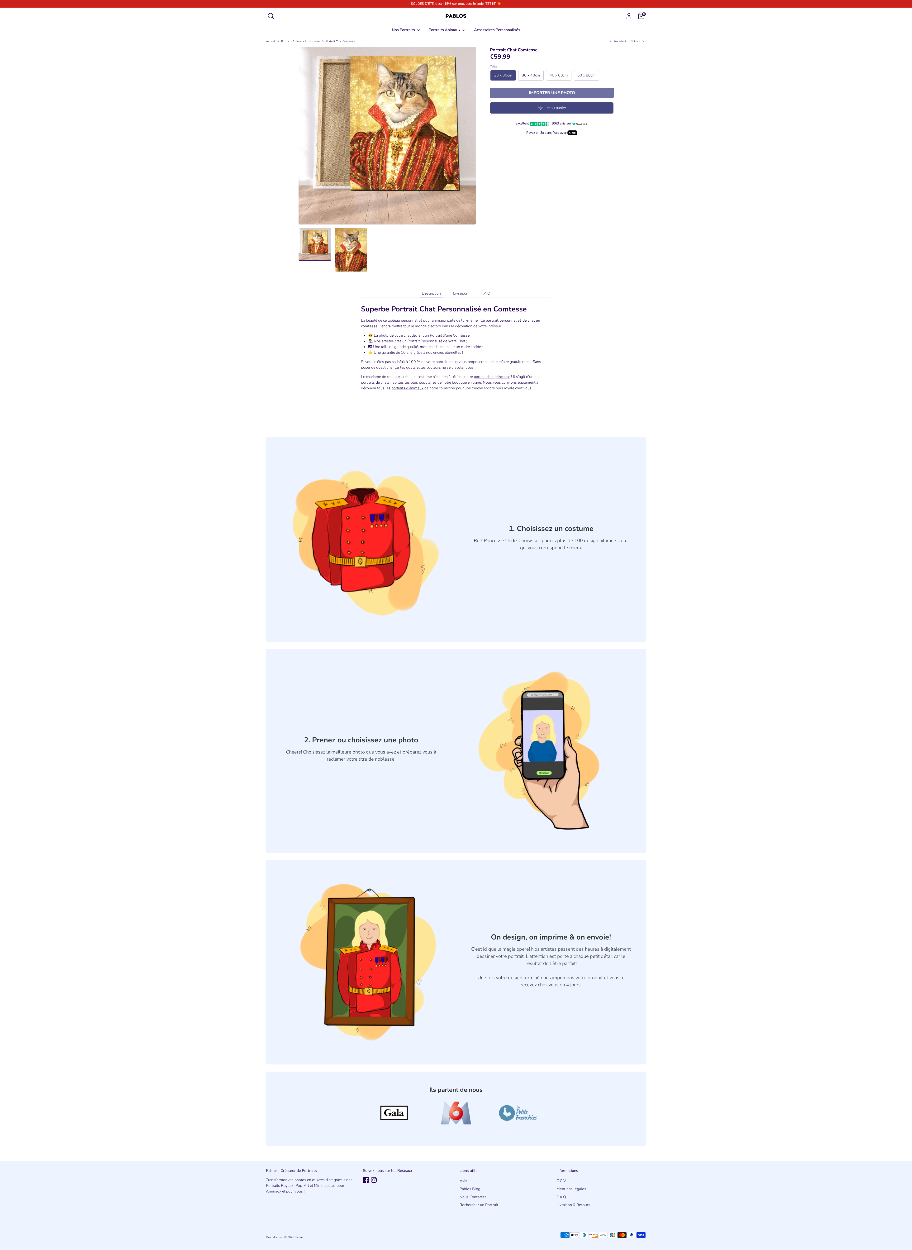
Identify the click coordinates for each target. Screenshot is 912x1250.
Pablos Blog (470, 1189)
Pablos (299, 1237)
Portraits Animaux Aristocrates (300, 41)
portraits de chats (375, 382)
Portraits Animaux (445, 30)
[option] (387, 137)
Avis (463, 1180)
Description (431, 293)
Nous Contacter (473, 1197)
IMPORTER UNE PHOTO (552, 92)
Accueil (271, 41)
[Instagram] (374, 1180)
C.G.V (561, 1180)
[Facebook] (366, 1180)
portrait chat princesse (492, 376)
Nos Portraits (404, 30)
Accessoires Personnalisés (497, 30)
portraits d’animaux (407, 388)
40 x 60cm (559, 75)
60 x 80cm (586, 75)
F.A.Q (485, 293)
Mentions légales (571, 1189)
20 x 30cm (503, 75)
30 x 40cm (531, 75)
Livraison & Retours (573, 1204)
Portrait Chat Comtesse (340, 41)
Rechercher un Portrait (479, 1204)
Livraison (460, 293)
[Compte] (629, 16)
